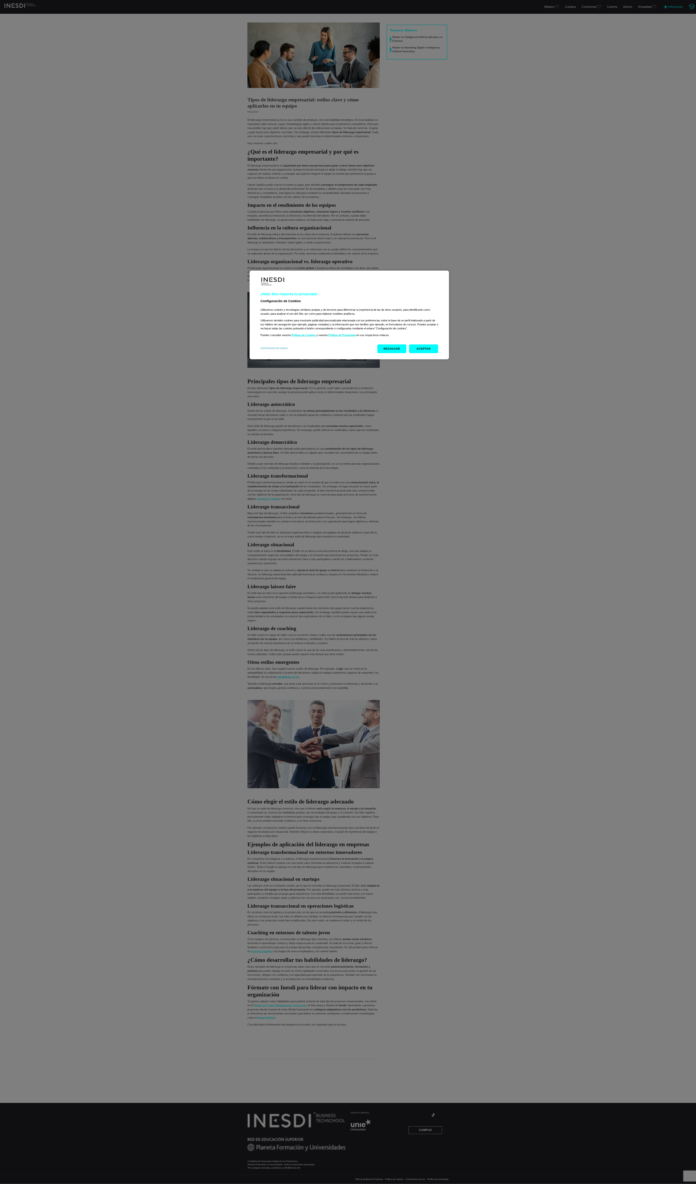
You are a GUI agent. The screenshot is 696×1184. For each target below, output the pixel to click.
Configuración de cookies (274, 348)
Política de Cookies (303, 335)
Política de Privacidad (342, 335)
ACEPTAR (423, 348)
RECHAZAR (392, 348)
